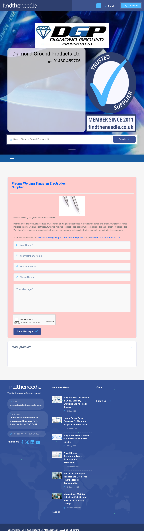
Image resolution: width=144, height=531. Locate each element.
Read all (56, 512)
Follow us (101, 401)
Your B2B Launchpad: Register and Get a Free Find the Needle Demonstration (75, 478)
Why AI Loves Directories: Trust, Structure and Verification (73, 458)
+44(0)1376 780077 (31, 434)
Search (122, 139)
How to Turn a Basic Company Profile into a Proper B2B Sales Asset (75, 421)
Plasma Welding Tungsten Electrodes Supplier (60, 237)
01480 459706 (66, 60)
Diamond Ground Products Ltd (46, 54)
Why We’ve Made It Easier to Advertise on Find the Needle (76, 438)
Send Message (25, 331)
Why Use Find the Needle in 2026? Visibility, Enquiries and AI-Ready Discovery (76, 402)
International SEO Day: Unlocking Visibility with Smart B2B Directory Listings (75, 499)
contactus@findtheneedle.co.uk (26, 405)
